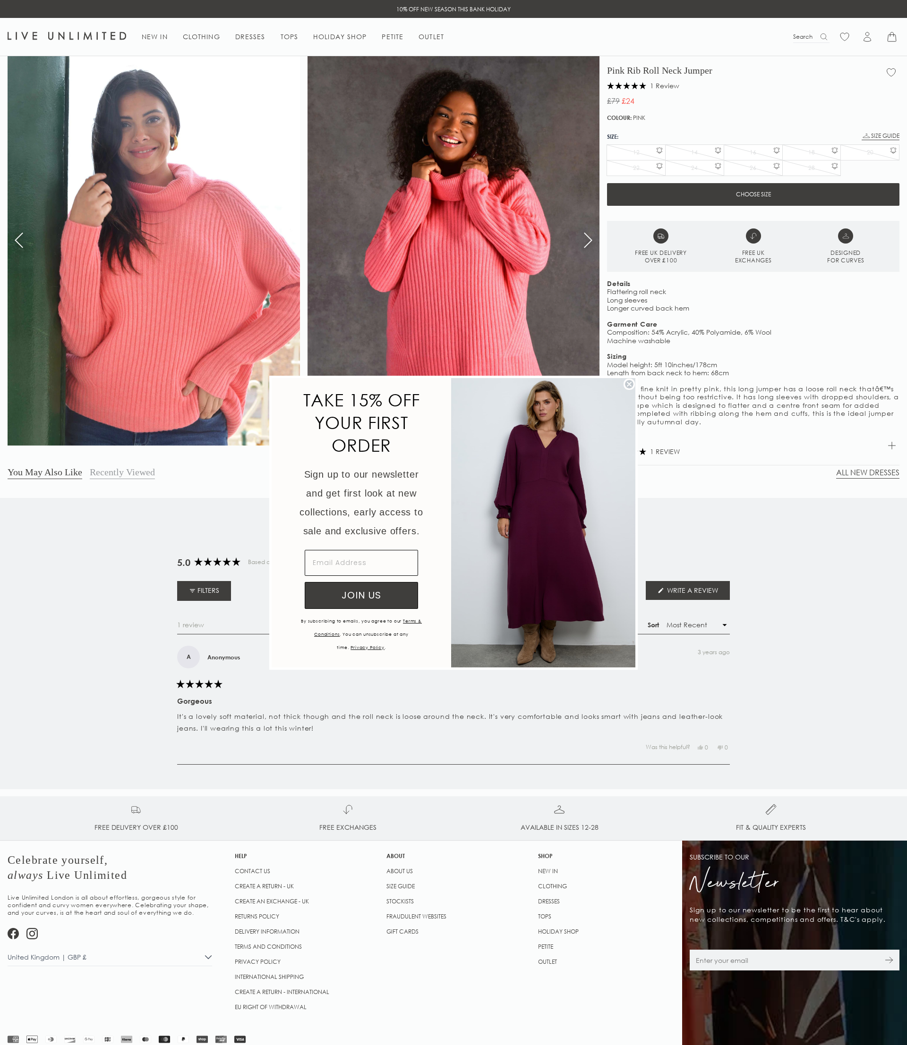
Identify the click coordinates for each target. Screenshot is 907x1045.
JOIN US (361, 595)
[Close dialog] (629, 384)
